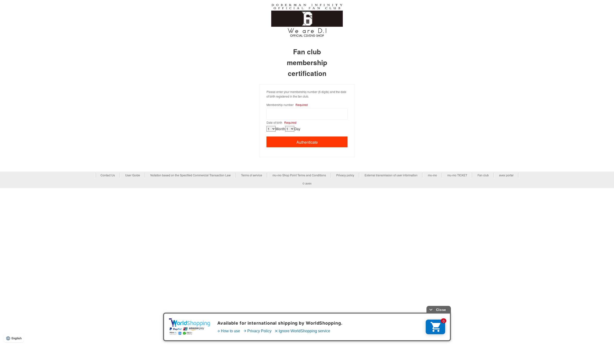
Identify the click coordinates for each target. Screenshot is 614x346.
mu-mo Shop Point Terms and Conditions (299, 175)
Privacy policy (345, 175)
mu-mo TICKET (457, 175)
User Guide (132, 175)
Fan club (483, 175)
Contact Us (107, 175)
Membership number (287, 105)
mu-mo (432, 175)
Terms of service (251, 175)
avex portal (506, 175)
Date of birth (281, 122)
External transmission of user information (391, 175)
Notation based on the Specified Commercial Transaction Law (190, 175)
